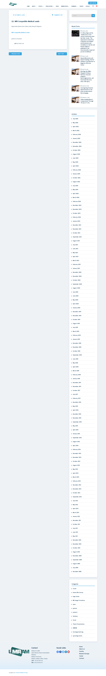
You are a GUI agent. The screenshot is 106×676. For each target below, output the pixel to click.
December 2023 (77, 205)
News (57, 6)
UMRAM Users (64, 6)
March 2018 (76, 371)
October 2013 (76, 461)
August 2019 (76, 323)
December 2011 (77, 520)
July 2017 (75, 394)
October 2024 (76, 178)
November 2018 (77, 347)
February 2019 (77, 335)
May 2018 (75, 363)
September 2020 (77, 284)
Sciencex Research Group (21, 672)
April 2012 (75, 508)
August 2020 (76, 288)
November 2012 (77, 489)
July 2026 (75, 119)
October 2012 (76, 493)
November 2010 (77, 544)
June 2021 (75, 249)
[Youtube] (68, 652)
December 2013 (77, 453)
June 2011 (75, 532)
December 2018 (77, 343)
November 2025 (77, 146)
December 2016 (77, 402)
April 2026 (76, 127)
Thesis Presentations (78, 624)
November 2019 (77, 316)
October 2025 (76, 150)
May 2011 (75, 536)
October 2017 (76, 390)
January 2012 (76, 516)
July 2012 (75, 501)
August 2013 (76, 465)
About (33, 6)
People (41, 6)
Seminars (73, 6)
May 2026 (75, 123)
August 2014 (76, 442)
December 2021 (77, 225)
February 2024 (77, 201)
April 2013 (75, 473)
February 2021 (77, 264)
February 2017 (77, 398)
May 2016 (75, 406)
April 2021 (75, 256)
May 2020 (75, 300)
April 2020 (76, 304)
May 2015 (75, 426)
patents (75, 608)
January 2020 (76, 308)
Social (74, 620)
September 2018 (77, 355)
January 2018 (76, 379)
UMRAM (75, 628)
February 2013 (77, 481)
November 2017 (77, 386)
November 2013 (77, 457)
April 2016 (75, 410)
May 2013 (75, 469)
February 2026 (77, 134)
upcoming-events (77, 636)
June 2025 (75, 158)
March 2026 (76, 131)
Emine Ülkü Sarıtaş (78, 592)
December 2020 (77, 272)
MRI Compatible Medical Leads (20, 33)
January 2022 (76, 221)
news (74, 604)
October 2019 (76, 319)
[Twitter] (63, 652)
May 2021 (75, 253)
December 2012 (77, 485)
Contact (88, 6)
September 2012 (77, 497)
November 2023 (77, 209)
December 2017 (77, 383)
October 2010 (76, 548)
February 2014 (77, 449)
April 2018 (75, 367)
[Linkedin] (66, 652)
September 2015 (77, 422)
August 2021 (76, 241)
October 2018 (76, 351)
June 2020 (75, 296)
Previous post (15, 54)
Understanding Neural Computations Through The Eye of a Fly (87, 101)
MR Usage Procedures (79, 600)
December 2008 (77, 571)
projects (75, 612)
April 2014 (75, 446)
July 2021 (75, 245)
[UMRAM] (13, 4)
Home (28, 6)
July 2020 (75, 292)
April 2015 (75, 430)
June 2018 (75, 359)
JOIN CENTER (92, 3)
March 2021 (76, 260)
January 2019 (76, 339)
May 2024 (75, 190)
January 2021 (76, 268)
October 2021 (76, 233)
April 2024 (76, 193)
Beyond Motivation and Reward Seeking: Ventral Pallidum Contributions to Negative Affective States (88, 61)
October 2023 (76, 213)
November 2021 (77, 229)
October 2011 (76, 524)
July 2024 (75, 186)
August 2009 (76, 564)
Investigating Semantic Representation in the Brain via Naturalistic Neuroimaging (87, 90)
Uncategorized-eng (78, 632)
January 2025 (76, 174)
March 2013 (76, 477)
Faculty (81, 651)
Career (81, 6)
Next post (61, 54)
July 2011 (75, 528)
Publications (49, 6)
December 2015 (77, 414)
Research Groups (84, 654)
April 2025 (76, 166)
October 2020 (76, 280)
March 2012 (76, 512)
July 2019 (75, 327)
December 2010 (77, 540)
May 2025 (75, 162)
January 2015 (76, 434)
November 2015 (77, 418)
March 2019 (76, 331)
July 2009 (75, 568)
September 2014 (77, 438)
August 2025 (76, 154)
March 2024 (76, 197)
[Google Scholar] (57, 652)
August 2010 (76, 552)
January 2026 (76, 138)
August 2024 (76, 182)
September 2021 (77, 237)
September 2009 (77, 560)
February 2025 (77, 170)
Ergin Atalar (76, 596)
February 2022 (77, 217)
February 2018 (77, 375)
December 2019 (77, 312)
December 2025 (77, 142)
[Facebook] (60, 652)
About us (82, 649)
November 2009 (77, 556)
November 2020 (77, 276)
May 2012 (75, 505)
